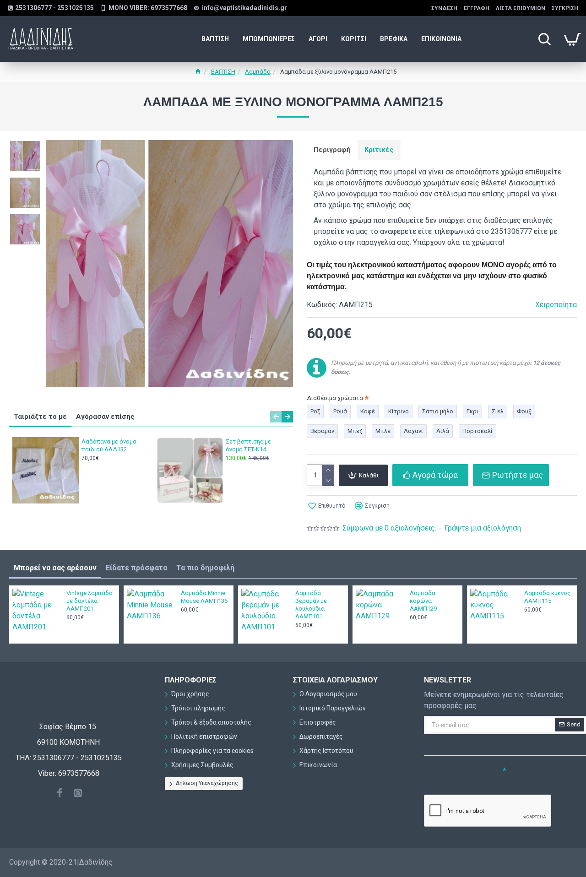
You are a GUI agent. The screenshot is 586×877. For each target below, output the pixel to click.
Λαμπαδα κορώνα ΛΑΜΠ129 (423, 601)
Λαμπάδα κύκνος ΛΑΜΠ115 (547, 597)
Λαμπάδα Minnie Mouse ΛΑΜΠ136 (204, 597)
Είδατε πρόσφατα (136, 567)
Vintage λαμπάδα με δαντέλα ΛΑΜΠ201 (89, 601)
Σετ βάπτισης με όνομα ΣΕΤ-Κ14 (248, 445)
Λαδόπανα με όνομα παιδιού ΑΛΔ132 (108, 445)
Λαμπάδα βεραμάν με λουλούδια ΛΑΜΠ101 (311, 605)
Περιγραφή (332, 150)
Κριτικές (379, 150)
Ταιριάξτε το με (40, 416)
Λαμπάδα (258, 71)
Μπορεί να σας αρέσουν (55, 567)
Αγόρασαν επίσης (105, 416)
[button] (276, 416)
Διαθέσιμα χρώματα (335, 398)
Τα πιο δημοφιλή (205, 567)
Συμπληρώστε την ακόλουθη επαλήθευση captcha (455, 779)
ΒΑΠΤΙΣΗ (223, 71)
